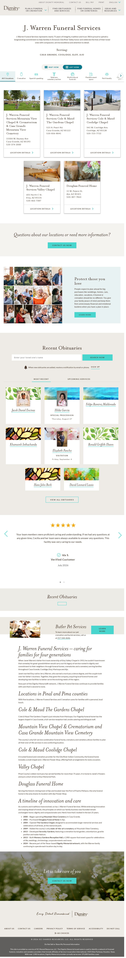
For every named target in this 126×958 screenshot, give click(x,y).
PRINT (101, 2)
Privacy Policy (55, 929)
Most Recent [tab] (41, 379)
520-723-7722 (94, 133)
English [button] (113, 2)
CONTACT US (75, 2)
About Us (9, 929)
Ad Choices (63, 933)
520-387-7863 (74, 197)
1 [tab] (60, 582)
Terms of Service (76, 929)
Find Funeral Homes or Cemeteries (89, 9)
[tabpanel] (63, 549)
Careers (38, 929)
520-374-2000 (13, 144)
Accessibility (96, 929)
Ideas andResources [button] (110, 9)
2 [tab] (64, 582)
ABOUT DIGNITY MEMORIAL (51, 2)
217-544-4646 (63, 638)
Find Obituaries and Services (62, 9)
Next (118, 533)
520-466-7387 (33, 200)
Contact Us (24, 929)
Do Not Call (113, 929)
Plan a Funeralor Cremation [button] (34, 9)
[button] (114, 2)
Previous (5, 538)
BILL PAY (90, 2)
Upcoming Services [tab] (79, 379)
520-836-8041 (53, 133)
